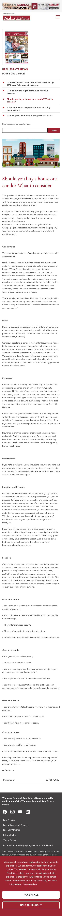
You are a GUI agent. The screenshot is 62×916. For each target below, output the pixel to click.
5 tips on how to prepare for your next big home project (28, 108)
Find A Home (9, 820)
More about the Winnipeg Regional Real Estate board (28, 845)
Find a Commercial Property (15, 825)
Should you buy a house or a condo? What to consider (30, 100)
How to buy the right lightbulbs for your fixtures (27, 92)
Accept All (31, 895)
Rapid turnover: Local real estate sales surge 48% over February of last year (30, 84)
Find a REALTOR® (11, 830)
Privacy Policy (9, 835)
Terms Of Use (9, 840)
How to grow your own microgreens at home (30, 116)
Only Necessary (31, 905)
